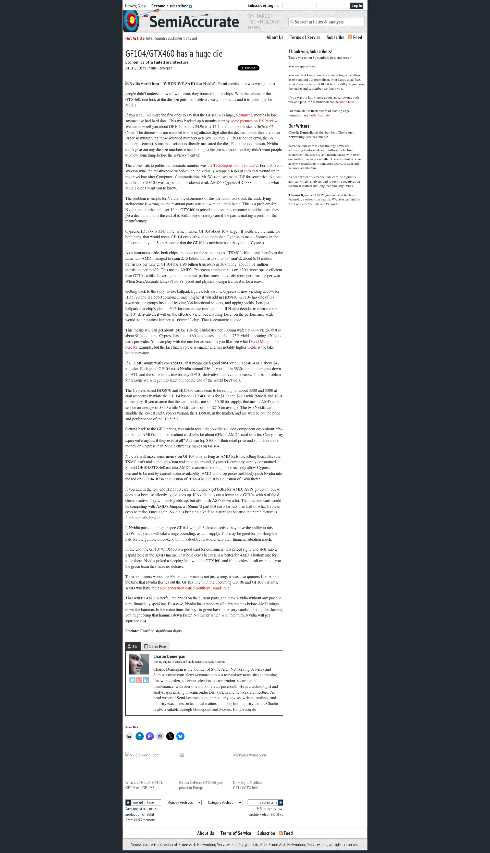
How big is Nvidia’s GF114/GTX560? (247, 785)
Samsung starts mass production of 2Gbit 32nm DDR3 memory (141, 814)
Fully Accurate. (319, 115)
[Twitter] (132, 680)
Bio (135, 646)
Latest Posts (157, 646)
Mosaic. (225, 709)
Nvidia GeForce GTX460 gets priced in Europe (201, 785)
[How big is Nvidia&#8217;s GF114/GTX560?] (257, 766)
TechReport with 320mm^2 (235, 165)
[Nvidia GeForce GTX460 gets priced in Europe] (203, 766)
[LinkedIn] (146, 680)
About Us (275, 37)
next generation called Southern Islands (191, 587)
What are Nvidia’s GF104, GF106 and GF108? (144, 785)
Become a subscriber (170, 6)
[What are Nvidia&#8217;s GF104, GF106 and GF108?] (149, 766)
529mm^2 (244, 114)
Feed (357, 37)
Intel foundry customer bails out (171, 38)
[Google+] (139, 680)
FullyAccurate (244, 709)
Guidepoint (202, 709)
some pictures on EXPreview (254, 120)
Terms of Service (305, 37)
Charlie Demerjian (159, 67)
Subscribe (336, 37)
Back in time (269, 802)
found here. (347, 101)
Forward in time (142, 802)
